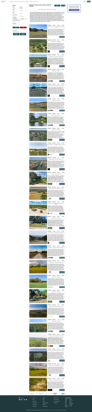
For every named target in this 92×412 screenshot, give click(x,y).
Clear (23, 27)
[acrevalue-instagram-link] (24, 399)
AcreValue (32, 12)
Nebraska (70, 399)
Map (33, 399)
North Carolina (71, 400)
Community (27, 1)
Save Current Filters (16, 34)
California (66, 399)
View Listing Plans (53, 9)
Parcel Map (11, 1)
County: (21, 6)
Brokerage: (14, 23)
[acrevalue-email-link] (19, 399)
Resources (34, 406)
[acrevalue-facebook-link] (21, 399)
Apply (16, 27)
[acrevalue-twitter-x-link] (22, 399)
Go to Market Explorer (74, 9)
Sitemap (44, 404)
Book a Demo (45, 406)
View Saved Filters (23, 34)
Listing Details (62, 51)
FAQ (43, 399)
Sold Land (16, 1)
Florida (66, 400)
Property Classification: (16, 20)
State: (14, 6)
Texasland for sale (44, 19)
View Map (61, 5)
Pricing (31, 1)
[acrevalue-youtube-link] (26, 399)
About (44, 397)
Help (34, 1)
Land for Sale (21, 1)
